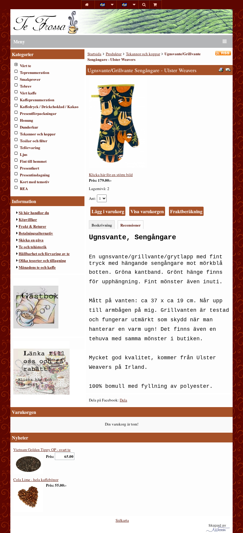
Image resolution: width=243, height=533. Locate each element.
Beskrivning (102, 225)
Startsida (94, 53)
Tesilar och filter (33, 140)
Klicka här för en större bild (111, 174)
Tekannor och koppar (38, 134)
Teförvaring (30, 147)
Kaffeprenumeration (37, 99)
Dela (123, 400)
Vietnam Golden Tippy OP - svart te (42, 449)
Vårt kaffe (28, 93)
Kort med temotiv (34, 181)
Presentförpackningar (38, 113)
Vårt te (25, 65)
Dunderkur (29, 127)
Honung (26, 120)
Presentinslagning (35, 175)
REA (24, 188)
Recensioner (130, 225)
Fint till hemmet (33, 161)
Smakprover (30, 79)
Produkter (114, 53)
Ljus (23, 154)
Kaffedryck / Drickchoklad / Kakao (49, 106)
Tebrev (26, 86)
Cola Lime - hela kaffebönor (35, 479)
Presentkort (29, 168)
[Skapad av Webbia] (218, 530)
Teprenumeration (34, 72)
